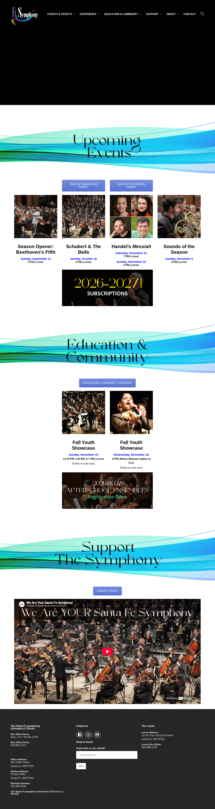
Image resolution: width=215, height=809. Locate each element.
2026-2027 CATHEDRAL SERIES (131, 185)
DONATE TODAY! (107, 591)
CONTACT (189, 14)
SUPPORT (152, 14)
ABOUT (170, 14)
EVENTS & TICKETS (59, 14)
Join (81, 766)
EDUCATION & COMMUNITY (121, 14)
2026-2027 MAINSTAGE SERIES (83, 185)
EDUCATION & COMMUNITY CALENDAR (107, 383)
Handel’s (131, 246)
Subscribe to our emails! (90, 748)
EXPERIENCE (88, 14)
